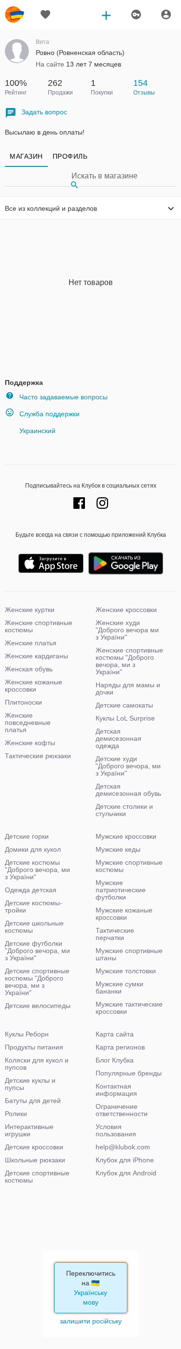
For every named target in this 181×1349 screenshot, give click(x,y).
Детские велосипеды (37, 1005)
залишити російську (91, 1321)
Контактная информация (116, 1089)
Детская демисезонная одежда (118, 738)
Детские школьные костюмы (34, 926)
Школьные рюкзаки (35, 1160)
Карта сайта (115, 1034)
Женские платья (30, 643)
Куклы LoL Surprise (125, 718)
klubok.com (14, 14)
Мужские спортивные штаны (129, 954)
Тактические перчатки (115, 934)
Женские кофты (30, 743)
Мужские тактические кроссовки (129, 1007)
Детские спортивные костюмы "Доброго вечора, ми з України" (37, 981)
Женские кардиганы (36, 656)
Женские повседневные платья (28, 722)
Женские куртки (30, 609)
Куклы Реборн (27, 1034)
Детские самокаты (124, 705)
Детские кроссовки (34, 1147)
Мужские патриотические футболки (121, 890)
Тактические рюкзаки (38, 756)
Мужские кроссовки (126, 836)
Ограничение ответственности (122, 1110)
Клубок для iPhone (125, 1160)
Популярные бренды (129, 1073)
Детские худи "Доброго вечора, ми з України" (128, 766)
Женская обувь (29, 669)
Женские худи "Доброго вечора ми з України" (127, 630)
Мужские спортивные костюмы (129, 865)
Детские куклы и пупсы (30, 1083)
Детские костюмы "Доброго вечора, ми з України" (37, 869)
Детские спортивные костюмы (37, 1176)
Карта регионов (120, 1047)
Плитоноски (23, 702)
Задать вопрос (44, 112)
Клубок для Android (126, 1173)
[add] (106, 14)
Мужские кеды (118, 849)
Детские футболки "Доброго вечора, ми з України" (37, 951)
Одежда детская (30, 890)
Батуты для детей (33, 1100)
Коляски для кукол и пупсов (37, 1063)
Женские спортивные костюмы (38, 626)
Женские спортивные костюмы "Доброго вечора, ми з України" (129, 661)
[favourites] (45, 14)
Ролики (16, 1113)
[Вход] (166, 14)
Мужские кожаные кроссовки (124, 913)
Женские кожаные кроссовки (33, 685)
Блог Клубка (115, 1060)
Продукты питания (34, 1047)
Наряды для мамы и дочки (128, 688)
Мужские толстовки (126, 971)
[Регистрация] (135, 14)
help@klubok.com (123, 1147)
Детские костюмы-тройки (33, 906)
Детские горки (27, 836)
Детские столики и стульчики (124, 810)
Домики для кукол (33, 849)
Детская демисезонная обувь (128, 789)
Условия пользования (116, 1130)
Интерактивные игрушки (29, 1130)
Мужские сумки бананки (119, 987)
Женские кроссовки (126, 609)
